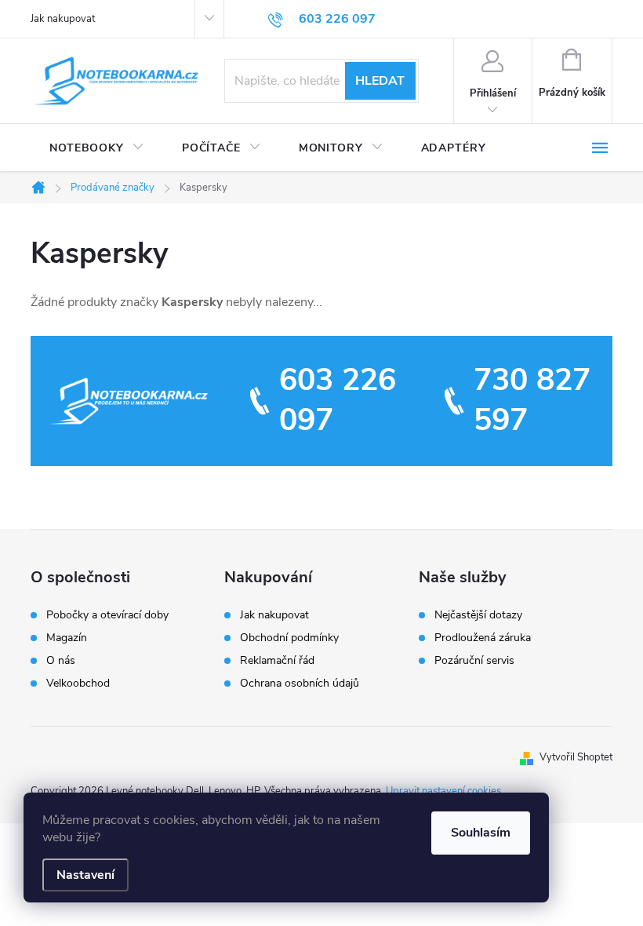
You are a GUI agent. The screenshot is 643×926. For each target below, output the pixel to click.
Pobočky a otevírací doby (107, 615)
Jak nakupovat (63, 19)
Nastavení (85, 875)
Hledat (380, 80)
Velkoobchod (78, 683)
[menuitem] (97, 148)
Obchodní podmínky (289, 637)
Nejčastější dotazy (478, 615)
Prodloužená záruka (482, 638)
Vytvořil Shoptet (575, 757)
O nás (60, 660)
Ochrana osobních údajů (299, 683)
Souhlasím (480, 832)
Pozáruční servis (474, 660)
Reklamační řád (277, 660)
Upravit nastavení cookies (443, 791)
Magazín (66, 638)
